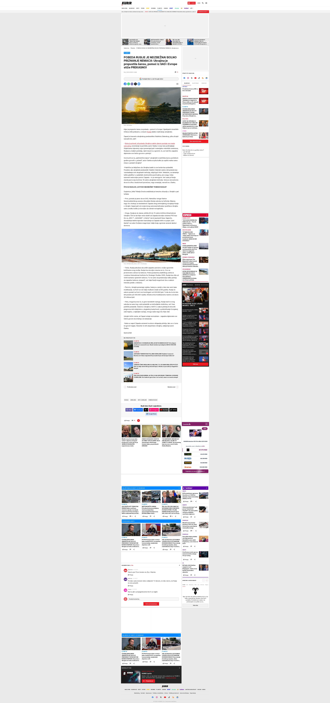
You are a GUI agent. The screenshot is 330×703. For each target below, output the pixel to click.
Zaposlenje (193, 693)
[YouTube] (195, 78)
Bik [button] (187, 584)
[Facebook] (184, 78)
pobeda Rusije (153, 400)
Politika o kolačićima (158, 693)
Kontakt (143, 693)
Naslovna (126, 48)
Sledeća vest (171, 387)
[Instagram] (188, 78)
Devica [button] (202, 584)
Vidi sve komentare (151, 604)
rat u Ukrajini (142, 400)
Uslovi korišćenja (184, 693)
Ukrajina (133, 400)
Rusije (149, 132)
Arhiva (166, 693)
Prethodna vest (131, 387)
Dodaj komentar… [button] (134, 599)
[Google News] (206, 78)
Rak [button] (195, 584)
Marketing (137, 693)
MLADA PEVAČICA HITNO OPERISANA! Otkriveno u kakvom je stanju (174, 11)
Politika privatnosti (174, 693)
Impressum (149, 693)
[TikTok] (199, 78)
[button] (176, 72)
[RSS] (203, 78)
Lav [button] (198, 584)
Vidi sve (195, 364)
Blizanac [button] (191, 584)
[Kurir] (127, 3)
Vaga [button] (206, 584)
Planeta (133, 48)
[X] (192, 78)
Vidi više (195, 605)
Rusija (126, 400)
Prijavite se (149, 681)
